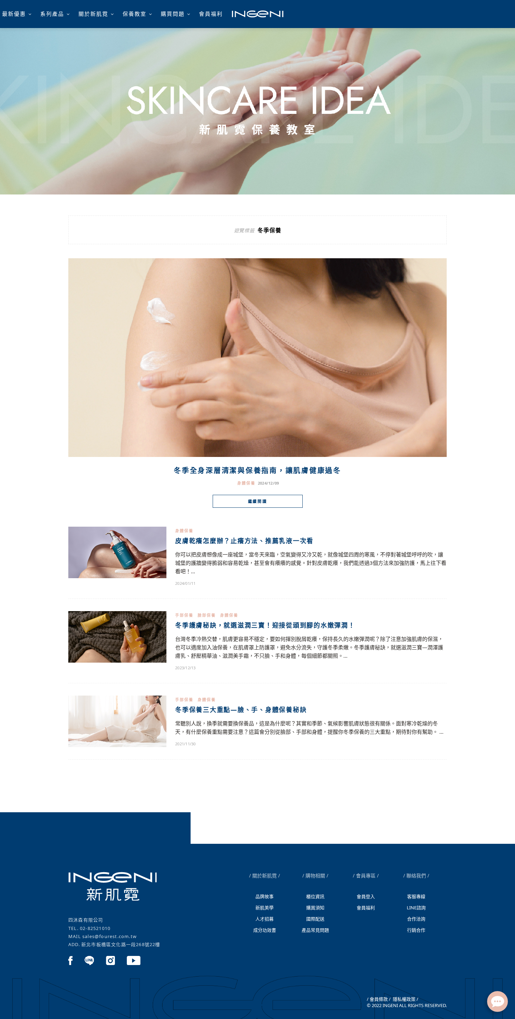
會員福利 (211, 13)
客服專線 (416, 896)
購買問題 (173, 13)
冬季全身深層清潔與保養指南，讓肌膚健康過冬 (257, 470)
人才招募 (264, 919)
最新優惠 (14, 13)
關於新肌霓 (93, 13)
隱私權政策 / (405, 999)
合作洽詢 (416, 919)
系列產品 (52, 13)
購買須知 (315, 907)
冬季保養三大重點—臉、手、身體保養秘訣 (241, 709)
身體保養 (246, 483)
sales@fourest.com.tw (109, 936)
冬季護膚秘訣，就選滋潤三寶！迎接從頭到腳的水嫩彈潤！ (265, 625)
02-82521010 (95, 928)
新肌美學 (264, 907)
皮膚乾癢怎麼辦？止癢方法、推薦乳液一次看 (244, 540)
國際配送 (315, 919)
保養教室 (134, 13)
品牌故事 (264, 896)
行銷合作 (416, 930)
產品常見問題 (315, 930)
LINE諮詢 (416, 907)
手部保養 (184, 615)
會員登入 (366, 896)
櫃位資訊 (315, 896)
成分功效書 (264, 930)
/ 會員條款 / (379, 999)
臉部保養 (207, 615)
